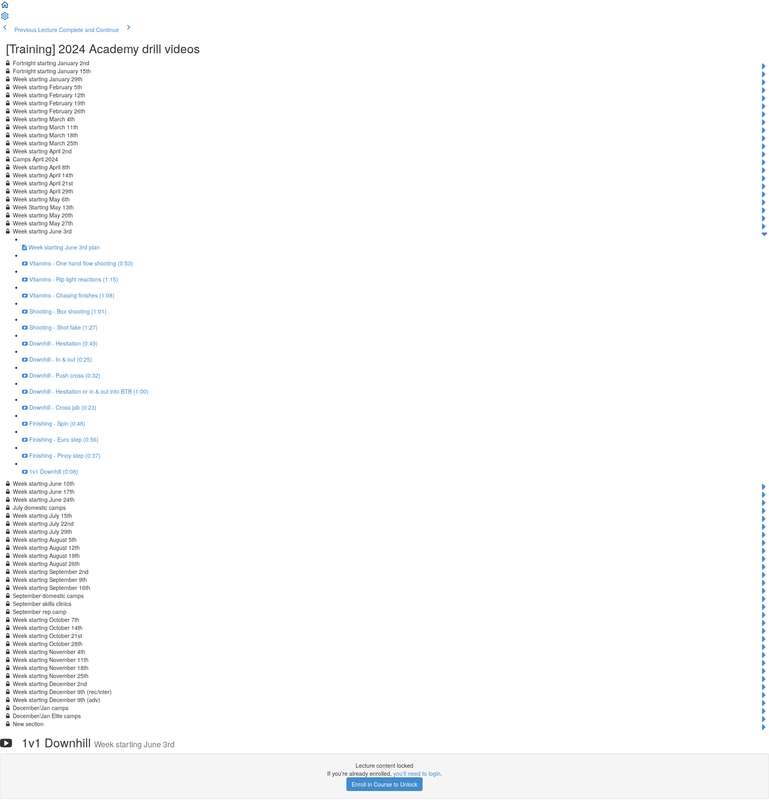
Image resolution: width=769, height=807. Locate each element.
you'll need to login (417, 773)
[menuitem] (5, 18)
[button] (5, 7)
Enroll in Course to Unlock (384, 784)
